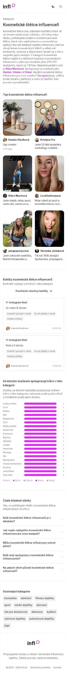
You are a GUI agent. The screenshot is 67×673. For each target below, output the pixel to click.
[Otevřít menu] (60, 6)
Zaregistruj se (45, 75)
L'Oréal (27, 72)
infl (7, 6)
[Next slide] (27, 117)
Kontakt (57, 667)
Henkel (7, 72)
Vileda (16, 72)
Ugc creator (9, 144)
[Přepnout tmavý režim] (53, 6)
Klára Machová (15, 68)
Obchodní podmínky (40, 667)
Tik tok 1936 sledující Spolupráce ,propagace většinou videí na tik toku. (49, 257)
